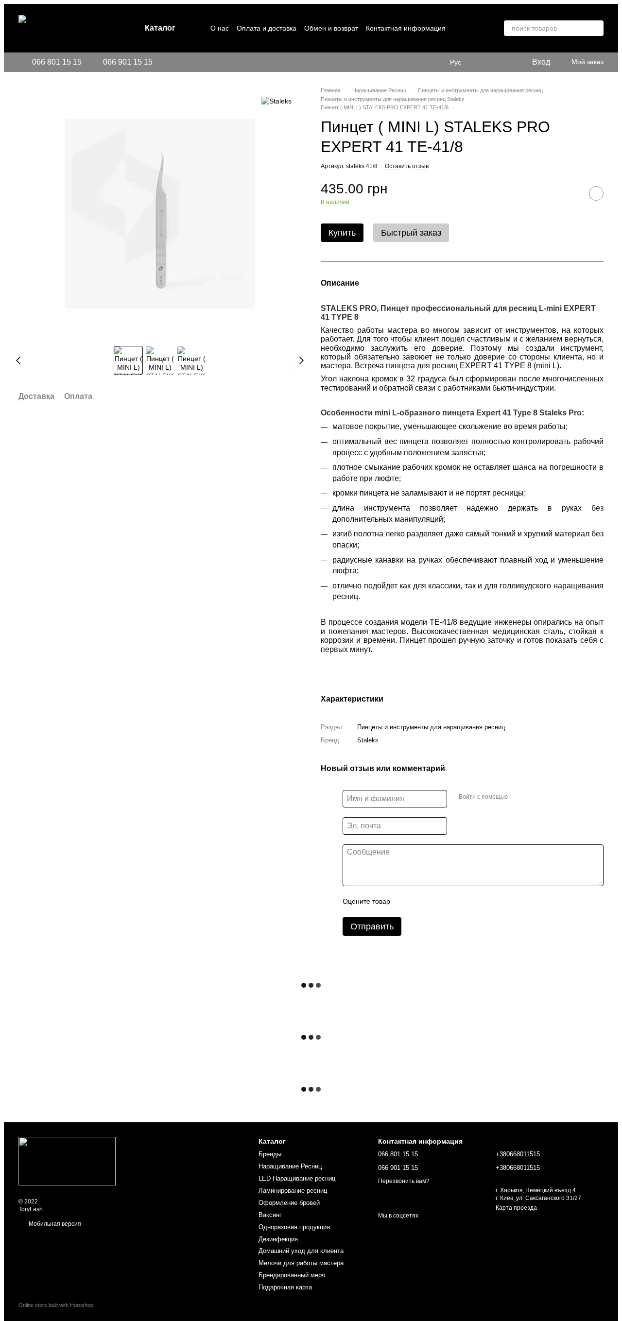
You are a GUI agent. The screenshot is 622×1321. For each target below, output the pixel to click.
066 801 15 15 (57, 62)
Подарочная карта (285, 1287)
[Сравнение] (504, 62)
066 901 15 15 (128, 62)
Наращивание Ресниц (290, 1166)
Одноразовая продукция (294, 1227)
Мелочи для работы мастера (301, 1263)
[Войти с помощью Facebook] (518, 797)
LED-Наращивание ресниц (297, 1178)
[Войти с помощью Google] (534, 797)
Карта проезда (516, 1207)
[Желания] (484, 62)
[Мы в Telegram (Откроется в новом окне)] (178, 62)
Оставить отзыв (407, 166)
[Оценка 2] (422, 902)
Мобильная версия (54, 1223)
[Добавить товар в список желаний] (596, 193)
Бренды (270, 1154)
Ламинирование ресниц (293, 1190)
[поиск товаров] (596, 28)
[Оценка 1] (406, 902)
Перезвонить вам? (404, 1181)
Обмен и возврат (331, 28)
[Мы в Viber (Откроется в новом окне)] (189, 62)
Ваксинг (270, 1214)
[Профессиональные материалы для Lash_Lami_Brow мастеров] (67, 1160)
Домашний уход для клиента (301, 1250)
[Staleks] (276, 101)
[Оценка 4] (453, 902)
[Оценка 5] (468, 902)
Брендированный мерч (292, 1275)
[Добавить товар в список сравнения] (572, 193)
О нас (219, 28)
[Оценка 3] (437, 902)
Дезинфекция (278, 1239)
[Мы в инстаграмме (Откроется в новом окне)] (166, 62)
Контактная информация (406, 28)
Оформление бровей (289, 1202)
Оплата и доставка (266, 28)
